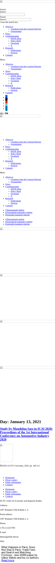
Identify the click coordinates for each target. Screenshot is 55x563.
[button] (27, 17)
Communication (12, 36)
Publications (16, 50)
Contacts (9, 55)
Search (3, 9)
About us (9, 26)
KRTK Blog (16, 38)
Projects (14, 53)
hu (1, 113)
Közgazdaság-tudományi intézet (18, 212)
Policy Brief (16, 41)
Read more (7, 560)
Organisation (16, 31)
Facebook (15, 43)
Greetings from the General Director (26, 29)
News (7, 34)
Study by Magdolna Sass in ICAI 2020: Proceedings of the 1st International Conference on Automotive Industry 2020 (26, 434)
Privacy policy (11, 480)
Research (9, 48)
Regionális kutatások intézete (17, 215)
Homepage (10, 477)
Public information (13, 482)
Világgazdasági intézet (14, 210)
